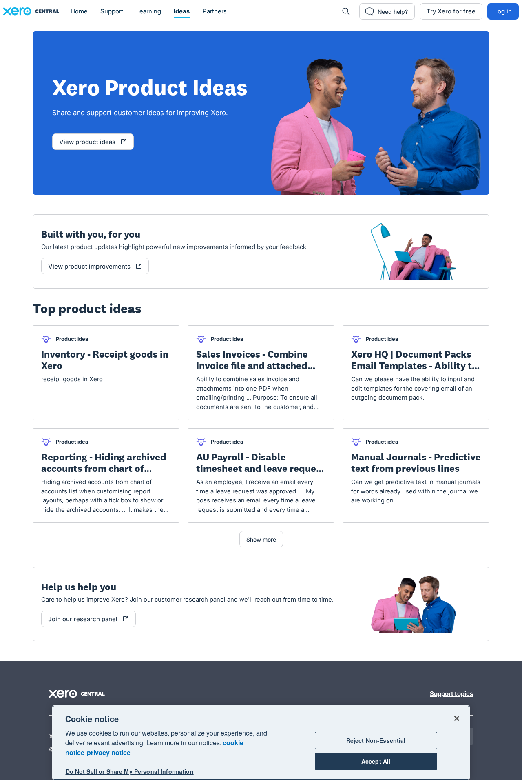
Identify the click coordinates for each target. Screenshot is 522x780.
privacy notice (108, 752)
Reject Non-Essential (376, 740)
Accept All (375, 761)
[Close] (457, 718)
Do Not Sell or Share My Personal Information (130, 771)
